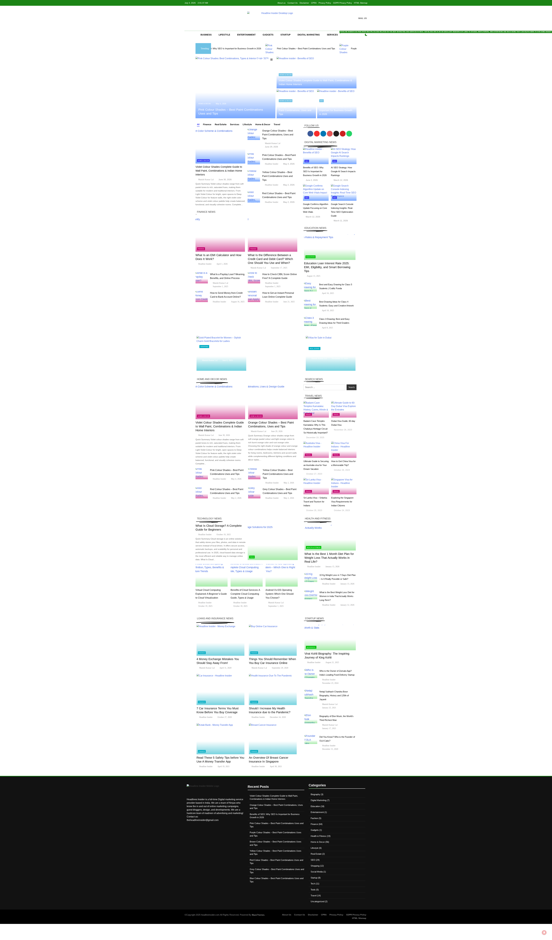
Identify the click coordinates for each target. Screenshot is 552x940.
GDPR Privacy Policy (342, 3)
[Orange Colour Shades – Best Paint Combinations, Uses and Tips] (235, 87)
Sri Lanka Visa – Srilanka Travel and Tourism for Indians (315, 502)
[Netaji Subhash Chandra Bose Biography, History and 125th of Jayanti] (310, 694)
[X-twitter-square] (336, 134)
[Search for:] (324, 387)
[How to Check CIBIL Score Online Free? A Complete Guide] (254, 277)
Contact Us (293, 3)
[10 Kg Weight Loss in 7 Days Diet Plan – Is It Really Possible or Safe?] (310, 577)
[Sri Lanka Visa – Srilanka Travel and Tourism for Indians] (316, 486)
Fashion (314, 818)
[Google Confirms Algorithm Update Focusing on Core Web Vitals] (316, 192)
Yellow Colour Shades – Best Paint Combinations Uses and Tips (277, 176)
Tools (313, 889)
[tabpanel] (235, 87)
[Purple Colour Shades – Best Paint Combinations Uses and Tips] (257, 48)
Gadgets (268, 34)
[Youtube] (343, 134)
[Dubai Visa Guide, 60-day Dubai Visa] (344, 409)
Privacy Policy (325, 3)
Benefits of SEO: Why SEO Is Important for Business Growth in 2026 (335, 110)
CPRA (314, 3)
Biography (311, 647)
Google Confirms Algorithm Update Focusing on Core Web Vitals (315, 208)
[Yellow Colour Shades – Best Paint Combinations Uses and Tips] (254, 176)
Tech (252, 557)
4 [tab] (271, 59)
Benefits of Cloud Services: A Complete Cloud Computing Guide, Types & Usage (245, 594)
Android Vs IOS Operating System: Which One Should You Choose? (280, 594)
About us (281, 3)
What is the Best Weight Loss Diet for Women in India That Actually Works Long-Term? (336, 596)
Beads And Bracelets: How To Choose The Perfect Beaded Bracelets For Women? (221, 353)
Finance (201, 249)
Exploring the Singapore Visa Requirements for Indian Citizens (342, 502)
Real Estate (314, 348)
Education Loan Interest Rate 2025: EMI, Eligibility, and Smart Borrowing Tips (327, 267)
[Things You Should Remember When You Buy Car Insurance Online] (273, 640)
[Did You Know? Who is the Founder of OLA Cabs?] (310, 739)
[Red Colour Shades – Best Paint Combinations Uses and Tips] (254, 197)
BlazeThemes (258, 915)
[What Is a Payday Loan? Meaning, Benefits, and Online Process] (201, 277)
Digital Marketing (309, 34)
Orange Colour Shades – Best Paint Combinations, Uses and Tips (295, 110)
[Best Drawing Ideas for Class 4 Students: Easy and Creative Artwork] (310, 304)
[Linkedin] (323, 134)
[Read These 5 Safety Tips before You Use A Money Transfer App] (221, 738)
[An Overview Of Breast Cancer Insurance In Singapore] (273, 738)
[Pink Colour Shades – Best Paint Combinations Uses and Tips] (254, 158)
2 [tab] (263, 59)
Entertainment (246, 34)
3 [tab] (267, 59)
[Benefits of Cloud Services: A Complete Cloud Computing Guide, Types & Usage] (247, 575)
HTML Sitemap (360, 3)
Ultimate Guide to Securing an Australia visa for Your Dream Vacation (316, 465)
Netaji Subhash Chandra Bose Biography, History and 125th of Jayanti (334, 695)
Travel (308, 414)
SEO (321, 101)
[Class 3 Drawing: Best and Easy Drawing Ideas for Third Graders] (310, 321)
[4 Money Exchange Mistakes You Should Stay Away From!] (221, 640)
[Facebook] (310, 134)
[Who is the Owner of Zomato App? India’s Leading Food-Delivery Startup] (310, 673)
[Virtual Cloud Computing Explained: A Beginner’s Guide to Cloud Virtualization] (211, 575)
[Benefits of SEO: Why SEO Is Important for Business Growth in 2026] (316, 155)
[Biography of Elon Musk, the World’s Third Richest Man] (310, 718)
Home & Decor (204, 103)
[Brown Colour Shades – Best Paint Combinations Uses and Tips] (333, 48)
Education (310, 257)
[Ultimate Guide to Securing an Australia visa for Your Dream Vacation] (316, 449)
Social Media (317, 871)
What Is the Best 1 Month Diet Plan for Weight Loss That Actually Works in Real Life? (329, 557)
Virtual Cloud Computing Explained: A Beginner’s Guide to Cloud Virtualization (211, 594)
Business (206, 34)
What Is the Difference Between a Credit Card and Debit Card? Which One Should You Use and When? (270, 259)
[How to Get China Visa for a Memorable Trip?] (344, 449)
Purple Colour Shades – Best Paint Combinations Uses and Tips (294, 48)
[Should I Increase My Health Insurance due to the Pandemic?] (273, 689)
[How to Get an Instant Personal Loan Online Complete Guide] (254, 296)
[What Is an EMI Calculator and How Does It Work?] (220, 234)
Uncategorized (317, 901)
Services (335, 33)
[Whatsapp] (349, 134)
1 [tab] (258, 59)
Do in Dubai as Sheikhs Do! (324, 353)
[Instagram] (317, 134)
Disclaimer (304, 3)
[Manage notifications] (544, 932)
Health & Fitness (313, 547)
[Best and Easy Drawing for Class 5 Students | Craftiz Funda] (310, 287)
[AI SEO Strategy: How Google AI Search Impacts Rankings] (343, 155)
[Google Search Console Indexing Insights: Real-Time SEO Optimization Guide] (343, 192)
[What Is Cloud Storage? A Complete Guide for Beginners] (273, 542)
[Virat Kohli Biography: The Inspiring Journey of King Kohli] (330, 637)
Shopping (204, 344)
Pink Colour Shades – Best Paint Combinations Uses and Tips (219, 48)
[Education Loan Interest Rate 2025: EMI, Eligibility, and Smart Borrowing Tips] (329, 247)
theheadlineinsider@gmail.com (202, 820)
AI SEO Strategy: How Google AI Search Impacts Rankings (343, 171)
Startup (285, 34)
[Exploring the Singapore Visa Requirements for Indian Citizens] (344, 486)
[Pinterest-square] (330, 134)
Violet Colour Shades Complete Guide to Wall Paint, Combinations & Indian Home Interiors (218, 170)
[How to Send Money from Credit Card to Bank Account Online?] (201, 296)
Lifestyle (224, 34)
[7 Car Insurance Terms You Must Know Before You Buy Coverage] (221, 689)
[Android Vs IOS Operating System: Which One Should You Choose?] (282, 575)
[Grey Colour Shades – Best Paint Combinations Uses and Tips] (254, 493)
